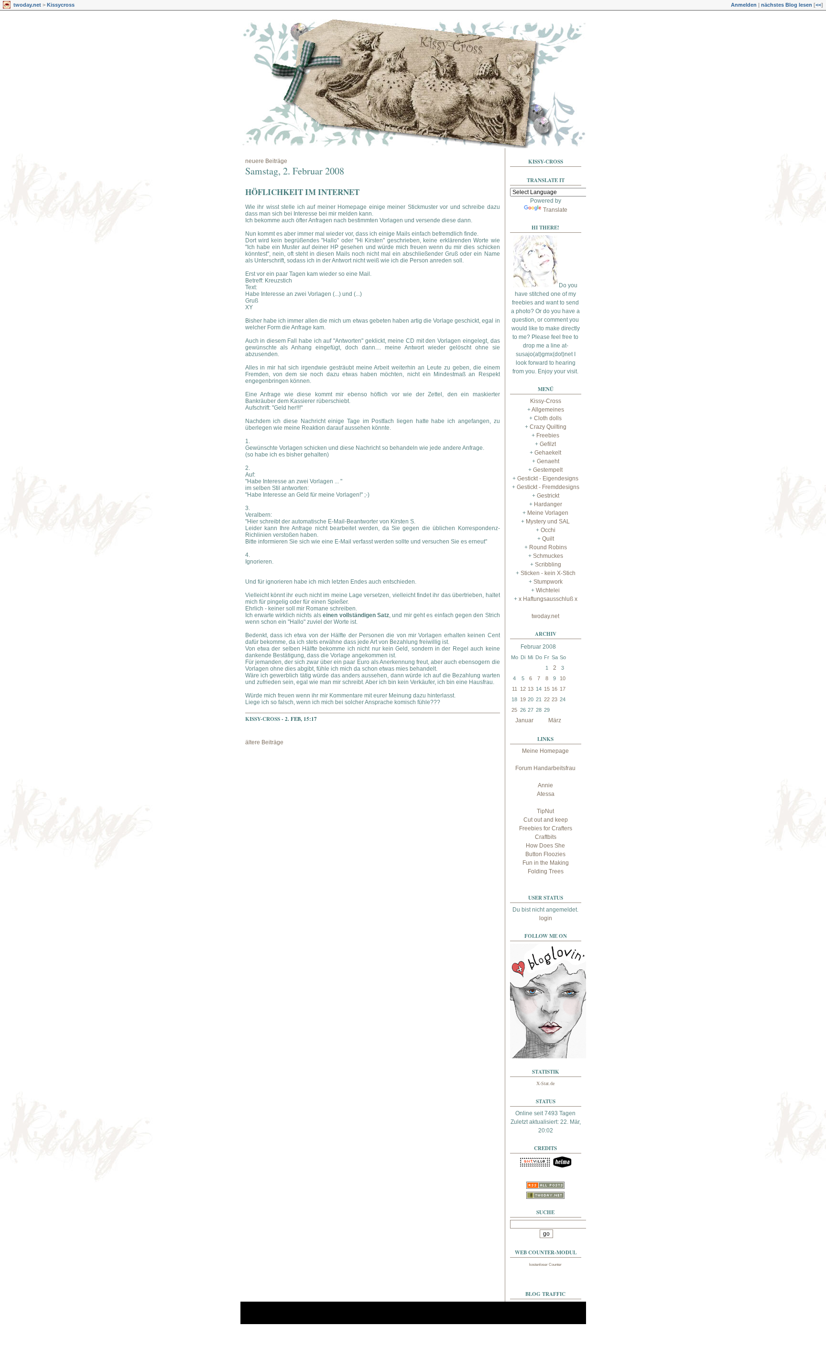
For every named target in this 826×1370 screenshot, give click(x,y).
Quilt (548, 538)
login (545, 918)
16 (554, 689)
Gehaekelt (547, 452)
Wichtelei (548, 590)
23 (554, 699)
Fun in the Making (545, 862)
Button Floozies (545, 854)
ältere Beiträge (264, 742)
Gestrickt (548, 495)
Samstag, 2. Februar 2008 (294, 170)
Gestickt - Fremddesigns (548, 487)
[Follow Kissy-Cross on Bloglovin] (548, 1056)
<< (818, 5)
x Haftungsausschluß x (548, 599)
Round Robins (548, 547)
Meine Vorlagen (547, 513)
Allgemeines (548, 409)
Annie (545, 785)
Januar (524, 720)
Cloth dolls (548, 418)
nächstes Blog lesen (786, 5)
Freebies (547, 435)
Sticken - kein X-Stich (548, 573)
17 (562, 689)
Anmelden (744, 5)
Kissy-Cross (262, 719)
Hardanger (548, 504)
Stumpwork (548, 581)
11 (514, 689)
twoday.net (27, 5)
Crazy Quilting (548, 427)
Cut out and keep (545, 819)
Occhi (548, 530)
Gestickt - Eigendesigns (547, 478)
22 (547, 699)
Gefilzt (548, 444)
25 (514, 710)
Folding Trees (546, 871)
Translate (555, 210)
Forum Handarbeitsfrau (545, 768)
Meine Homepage (545, 751)
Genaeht (548, 461)
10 (562, 678)
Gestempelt (548, 470)
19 (523, 699)
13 (530, 689)
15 (547, 689)
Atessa (545, 794)
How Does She (545, 845)
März (554, 720)
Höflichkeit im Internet (302, 192)
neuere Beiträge (266, 161)
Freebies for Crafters (545, 828)
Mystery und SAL (548, 521)
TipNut (545, 811)
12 (523, 689)
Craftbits (545, 837)
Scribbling (548, 564)
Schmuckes (548, 556)
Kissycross (61, 5)
